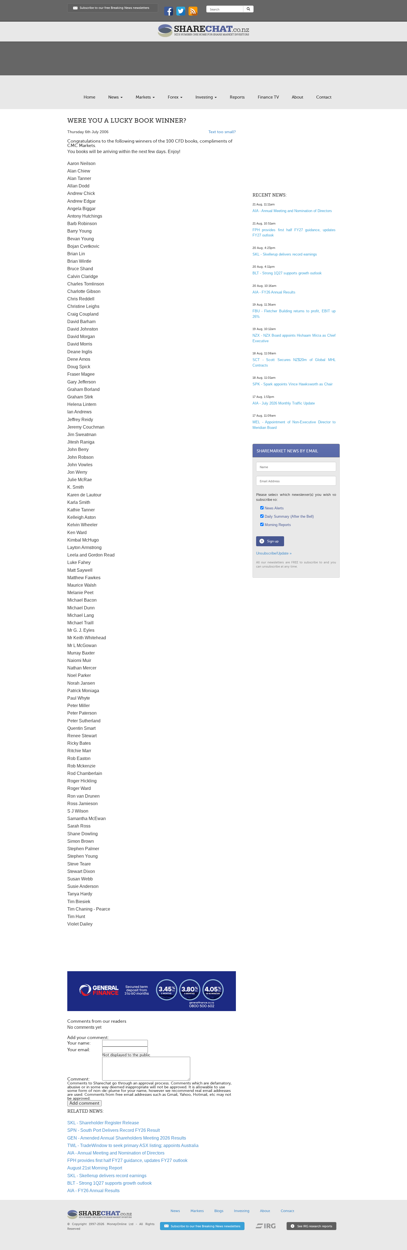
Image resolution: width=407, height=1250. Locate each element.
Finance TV (268, 97)
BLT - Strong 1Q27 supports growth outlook (109, 1183)
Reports (237, 97)
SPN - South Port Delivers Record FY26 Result (113, 1130)
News (114, 97)
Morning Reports (277, 525)
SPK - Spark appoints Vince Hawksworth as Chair (293, 384)
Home (89, 97)
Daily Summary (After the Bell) (289, 516)
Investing (204, 97)
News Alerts (274, 508)
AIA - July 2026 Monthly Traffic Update (284, 403)
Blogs (218, 1211)
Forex (174, 97)
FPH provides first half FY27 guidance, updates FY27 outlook (127, 1160)
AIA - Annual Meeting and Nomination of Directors (115, 1153)
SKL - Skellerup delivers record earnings (106, 1175)
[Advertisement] (151, 953)
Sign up (273, 541)
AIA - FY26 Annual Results (93, 1190)
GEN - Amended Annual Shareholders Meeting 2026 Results (126, 1138)
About (297, 97)
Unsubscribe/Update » (274, 553)
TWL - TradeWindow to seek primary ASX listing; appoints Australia (133, 1145)
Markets (144, 97)
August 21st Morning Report (94, 1168)
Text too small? (222, 132)
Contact (323, 97)
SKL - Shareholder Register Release (103, 1122)
